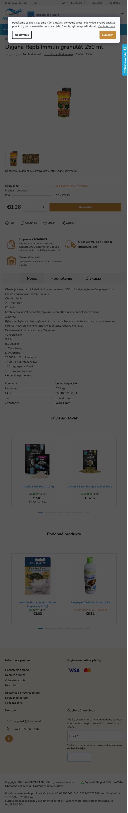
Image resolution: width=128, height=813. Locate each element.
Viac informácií (106, 26)
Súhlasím (107, 35)
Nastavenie (22, 35)
